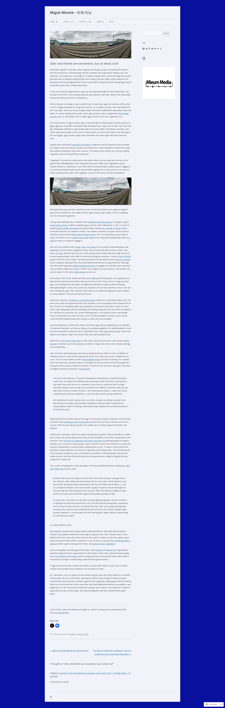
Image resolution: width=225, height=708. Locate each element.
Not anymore (84, 369)
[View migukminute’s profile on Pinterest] (149, 49)
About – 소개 (68, 22)
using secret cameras (59, 225)
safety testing (80, 272)
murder (78, 247)
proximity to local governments (82, 300)
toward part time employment (76, 422)
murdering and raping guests (100, 222)
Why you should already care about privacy (69, 650)
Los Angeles (61, 556)
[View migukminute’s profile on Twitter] (146, 49)
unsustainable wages (91, 359)
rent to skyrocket (73, 340)
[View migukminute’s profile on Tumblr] (161, 49)
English (100, 22)
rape (84, 247)
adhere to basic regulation (103, 544)
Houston (98, 550)
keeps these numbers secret (84, 234)
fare (61, 253)
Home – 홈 (54, 22)
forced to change (122, 259)
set (57, 253)
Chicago (73, 556)
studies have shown (80, 237)
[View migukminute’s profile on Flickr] (158, 49)
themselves (85, 144)
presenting (75, 144)
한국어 (111, 22)
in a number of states (112, 228)
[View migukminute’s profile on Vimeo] (155, 49)
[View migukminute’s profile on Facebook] (143, 49)
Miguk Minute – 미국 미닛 (71, 12)
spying (93, 247)
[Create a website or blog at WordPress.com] (51, 697)
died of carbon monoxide (66, 228)
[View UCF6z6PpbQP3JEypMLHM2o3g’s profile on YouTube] (152, 49)
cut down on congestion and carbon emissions (83, 440)
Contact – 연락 (85, 22)
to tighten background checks (83, 266)
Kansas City (111, 550)
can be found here (61, 612)
